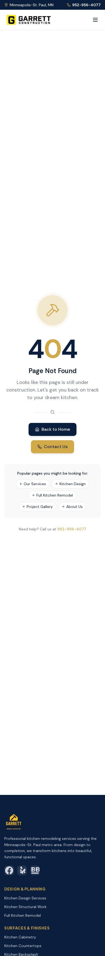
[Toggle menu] (95, 19)
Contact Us (56, 446)
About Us (74, 506)
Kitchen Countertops (22, 945)
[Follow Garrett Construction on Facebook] (9, 870)
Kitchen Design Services (25, 898)
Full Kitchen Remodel (54, 495)
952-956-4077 (86, 4)
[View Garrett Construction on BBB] (35, 870)
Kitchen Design (73, 483)
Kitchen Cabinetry (20, 937)
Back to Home (55, 429)
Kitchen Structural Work (25, 906)
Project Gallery (40, 506)
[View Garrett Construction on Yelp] (22, 870)
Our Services (35, 483)
